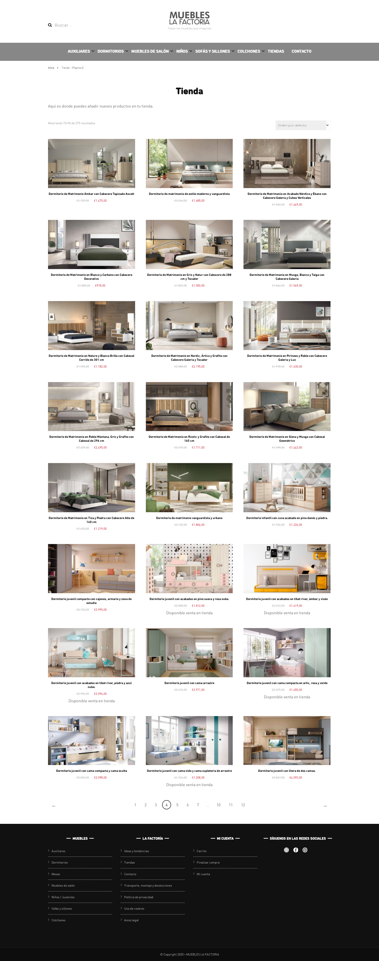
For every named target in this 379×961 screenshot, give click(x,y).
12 (243, 804)
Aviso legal (131, 920)
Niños (182, 51)
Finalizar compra (208, 862)
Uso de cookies (134, 908)
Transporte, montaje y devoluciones (148, 885)
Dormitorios (111, 51)
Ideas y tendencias (136, 851)
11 (231, 804)
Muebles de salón (150, 51)
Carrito (201, 851)
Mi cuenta (203, 874)
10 (218, 804)
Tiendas (276, 51)
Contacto (301, 51)
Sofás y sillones (212, 51)
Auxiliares (79, 51)
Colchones (249, 51)
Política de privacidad (138, 897)
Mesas (56, 874)
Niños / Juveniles (63, 897)
